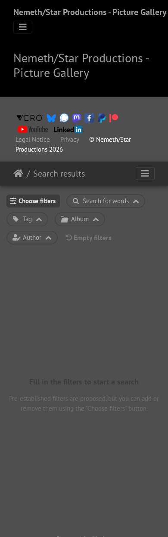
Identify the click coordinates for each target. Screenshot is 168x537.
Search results (59, 173)
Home (18, 173)
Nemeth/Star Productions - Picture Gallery (90, 12)
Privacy (69, 139)
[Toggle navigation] (22, 27)
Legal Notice (33, 139)
